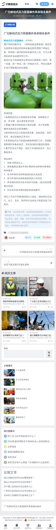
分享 (29, 238)
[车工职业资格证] (9, 382)
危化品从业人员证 (23, 389)
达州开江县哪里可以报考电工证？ (19, 495)
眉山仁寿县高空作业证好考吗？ (18, 482)
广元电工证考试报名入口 (40, 301)
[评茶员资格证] (9, 401)
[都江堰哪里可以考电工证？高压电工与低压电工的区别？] (41, 320)
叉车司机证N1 (22, 407)
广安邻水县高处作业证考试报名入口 (20, 490)
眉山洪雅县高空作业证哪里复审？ (19, 477)
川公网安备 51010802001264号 (39, 520)
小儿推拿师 (20, 370)
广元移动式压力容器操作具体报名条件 (22, 506)
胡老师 (12, 237)
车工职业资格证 (22, 379)
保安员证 (12, 457)
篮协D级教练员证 (16, 451)
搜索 (6, 348)
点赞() (48, 238)
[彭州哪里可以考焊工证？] (14, 320)
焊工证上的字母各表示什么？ (22, 436)
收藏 (38, 238)
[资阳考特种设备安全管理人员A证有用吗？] (14, 286)
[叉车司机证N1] (9, 410)
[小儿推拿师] (9, 372)
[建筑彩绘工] (9, 419)
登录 (45, 4)
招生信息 (31, 16)
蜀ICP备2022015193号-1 (14, 520)
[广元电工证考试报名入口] (41, 286)
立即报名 (12, 446)
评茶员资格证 (21, 398)
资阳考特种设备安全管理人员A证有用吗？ (14, 302)
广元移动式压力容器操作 (18, 232)
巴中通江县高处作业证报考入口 (18, 486)
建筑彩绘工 (20, 417)
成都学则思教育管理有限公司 (27, 518)
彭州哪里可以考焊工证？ (13, 335)
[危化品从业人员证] (9, 391)
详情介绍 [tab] (11, 24)
